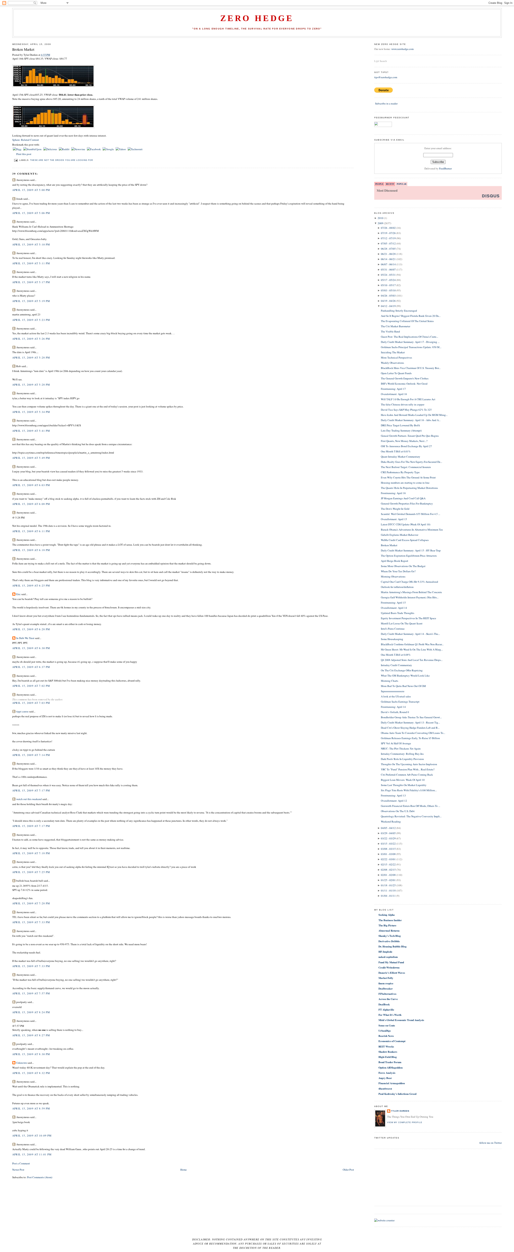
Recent (390, 183)
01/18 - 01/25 (388, 885)
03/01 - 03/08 (388, 854)
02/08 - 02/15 (388, 869)
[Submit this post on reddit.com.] (64, 149)
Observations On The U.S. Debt (398, 811)
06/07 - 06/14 (388, 264)
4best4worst (385, 1088)
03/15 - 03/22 (388, 843)
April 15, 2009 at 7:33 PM (31, 922)
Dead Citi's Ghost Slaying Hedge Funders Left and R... (410, 727)
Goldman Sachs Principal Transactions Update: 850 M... (411, 347)
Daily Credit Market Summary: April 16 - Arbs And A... (411, 420)
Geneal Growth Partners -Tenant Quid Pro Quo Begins (410, 436)
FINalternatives (387, 994)
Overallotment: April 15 (394, 519)
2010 (380, 218)
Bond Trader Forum (389, 1062)
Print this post (23, 154)
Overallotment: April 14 (394, 608)
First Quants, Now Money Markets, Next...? (404, 441)
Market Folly (385, 978)
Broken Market (23, 49)
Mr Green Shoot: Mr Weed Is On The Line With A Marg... (412, 649)
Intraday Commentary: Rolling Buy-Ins (402, 754)
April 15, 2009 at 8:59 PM (31, 1108)
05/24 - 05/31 (388, 275)
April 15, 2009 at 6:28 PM (31, 629)
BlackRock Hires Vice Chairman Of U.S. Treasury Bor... (411, 368)
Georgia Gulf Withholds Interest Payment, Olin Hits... (410, 597)
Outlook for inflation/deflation (397, 587)
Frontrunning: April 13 (393, 795)
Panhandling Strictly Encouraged (399, 310)
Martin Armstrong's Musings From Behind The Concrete (411, 592)
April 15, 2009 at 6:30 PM (31, 648)
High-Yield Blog (387, 1057)
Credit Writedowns (389, 967)
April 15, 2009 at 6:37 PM (31, 667)
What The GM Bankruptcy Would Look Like (405, 675)
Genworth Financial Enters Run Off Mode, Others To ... (410, 806)
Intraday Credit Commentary (396, 665)
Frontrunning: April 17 (393, 389)
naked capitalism (388, 957)
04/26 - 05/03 (388, 295)
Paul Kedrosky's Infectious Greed (397, 1094)
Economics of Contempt (391, 1041)
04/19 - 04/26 (388, 301)
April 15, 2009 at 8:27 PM (31, 1035)
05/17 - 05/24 (388, 280)
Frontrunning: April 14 (393, 707)
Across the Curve (388, 999)
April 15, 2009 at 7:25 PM (31, 872)
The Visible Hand (390, 331)
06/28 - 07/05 (388, 248)
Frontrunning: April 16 (393, 493)
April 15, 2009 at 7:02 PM (31, 686)
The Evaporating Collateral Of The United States (407, 321)
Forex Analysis (386, 1073)
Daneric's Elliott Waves (391, 972)
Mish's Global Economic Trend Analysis (401, 1020)
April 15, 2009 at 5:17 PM (31, 282)
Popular (401, 183)
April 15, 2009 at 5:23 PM (31, 320)
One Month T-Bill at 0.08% (396, 654)
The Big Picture (387, 925)
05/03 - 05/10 (388, 290)
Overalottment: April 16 (394, 394)
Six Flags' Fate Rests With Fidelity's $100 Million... (409, 790)
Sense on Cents (386, 1025)
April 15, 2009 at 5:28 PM (31, 357)
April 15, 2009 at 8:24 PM (31, 1012)
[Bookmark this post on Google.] (108, 149)
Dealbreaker (385, 988)
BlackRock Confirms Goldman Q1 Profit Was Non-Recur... (412, 644)
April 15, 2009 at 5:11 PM (31, 263)
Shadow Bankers (387, 1051)
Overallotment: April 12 (394, 800)
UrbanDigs (384, 1030)
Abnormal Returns (389, 930)
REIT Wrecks (386, 1046)
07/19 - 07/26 (388, 233)
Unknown (21, 1063)
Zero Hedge (257, 18)
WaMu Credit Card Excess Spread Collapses (405, 540)
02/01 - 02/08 (388, 875)
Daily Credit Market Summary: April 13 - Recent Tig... (410, 722)
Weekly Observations (392, 363)
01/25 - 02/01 (388, 880)
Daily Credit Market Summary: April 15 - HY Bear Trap (411, 550)
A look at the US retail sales (396, 696)
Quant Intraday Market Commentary (400, 456)
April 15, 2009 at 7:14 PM (31, 755)
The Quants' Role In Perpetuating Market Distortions (409, 488)
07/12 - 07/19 (388, 238)
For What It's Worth (389, 1015)
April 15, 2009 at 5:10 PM (31, 244)
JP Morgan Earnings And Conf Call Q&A (403, 498)
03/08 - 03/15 (388, 849)
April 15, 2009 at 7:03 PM (31, 703)
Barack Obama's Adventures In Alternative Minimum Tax (412, 529)
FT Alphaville (386, 1009)
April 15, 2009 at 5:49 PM (31, 458)
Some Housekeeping (392, 639)
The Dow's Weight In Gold (395, 509)
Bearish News (386, 1036)
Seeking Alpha (386, 915)
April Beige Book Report (394, 561)
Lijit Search (380, 61)
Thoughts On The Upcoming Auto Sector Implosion (409, 764)
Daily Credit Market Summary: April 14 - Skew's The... (410, 634)
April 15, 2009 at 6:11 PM (31, 531)
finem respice (385, 983)
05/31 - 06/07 (388, 269)
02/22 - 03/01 (388, 859)
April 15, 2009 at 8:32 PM (31, 1073)
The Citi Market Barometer (395, 326)
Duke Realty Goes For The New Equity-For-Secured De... (411, 462)
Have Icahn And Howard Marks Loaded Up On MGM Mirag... (414, 415)
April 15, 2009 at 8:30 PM (31, 1054)
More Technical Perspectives (396, 357)
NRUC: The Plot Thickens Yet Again (401, 748)
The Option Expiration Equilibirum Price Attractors (409, 555)
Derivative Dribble (389, 941)
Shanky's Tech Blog (389, 936)
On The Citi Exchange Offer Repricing (402, 670)
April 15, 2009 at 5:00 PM (31, 190)
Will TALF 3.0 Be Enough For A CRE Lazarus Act (408, 399)
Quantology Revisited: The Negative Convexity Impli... (411, 816)
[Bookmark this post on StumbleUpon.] (33, 149)
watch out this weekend (29, 799)
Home (183, 1169)
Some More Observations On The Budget (403, 566)
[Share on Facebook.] (94, 149)
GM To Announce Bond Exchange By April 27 (406, 446)
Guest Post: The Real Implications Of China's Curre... (409, 336)
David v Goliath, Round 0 (395, 712)
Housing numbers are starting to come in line (405, 482)
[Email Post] (15, 160)
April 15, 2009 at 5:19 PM (31, 301)
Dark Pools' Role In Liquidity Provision (402, 759)
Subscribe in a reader (386, 103)
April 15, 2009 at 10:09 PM (32, 1135)
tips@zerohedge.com (385, 77)
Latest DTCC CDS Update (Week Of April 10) (405, 524)
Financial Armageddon (391, 1083)
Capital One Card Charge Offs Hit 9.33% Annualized (409, 581)
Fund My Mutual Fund (391, 962)
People (379, 183)
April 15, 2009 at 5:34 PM (31, 412)
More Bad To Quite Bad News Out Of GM (403, 686)
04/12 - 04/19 (388, 306)
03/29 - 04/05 (388, 833)
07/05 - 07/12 (388, 243)
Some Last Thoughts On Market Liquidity (403, 785)
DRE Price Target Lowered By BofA (400, 425)
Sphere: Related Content (25, 140)
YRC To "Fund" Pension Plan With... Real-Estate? (407, 769)
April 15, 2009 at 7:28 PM (31, 903)
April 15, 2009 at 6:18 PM (31, 550)
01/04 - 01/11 (388, 895)
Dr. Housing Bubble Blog (392, 946)
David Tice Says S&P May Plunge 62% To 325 (406, 409)
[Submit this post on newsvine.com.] (78, 149)
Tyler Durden (400, 1111)
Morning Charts (389, 681)
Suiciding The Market (393, 352)
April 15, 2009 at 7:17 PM (31, 790)
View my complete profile (404, 1122)
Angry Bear (385, 1078)
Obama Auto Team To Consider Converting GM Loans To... (413, 733)
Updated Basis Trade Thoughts (397, 613)
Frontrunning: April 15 (393, 602)
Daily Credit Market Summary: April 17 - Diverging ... (410, 342)
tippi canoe (22, 711)
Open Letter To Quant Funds (396, 373)
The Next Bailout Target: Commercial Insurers (406, 467)
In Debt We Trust (25, 638)
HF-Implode (385, 951)
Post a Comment (21, 1163)
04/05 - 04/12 (388, 828)
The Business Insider (390, 920)
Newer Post (18, 1169)
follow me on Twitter (490, 1143)
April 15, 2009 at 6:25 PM (31, 585)
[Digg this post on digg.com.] (17, 149)
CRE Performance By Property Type (400, 472)
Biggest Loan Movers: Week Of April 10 (403, 780)
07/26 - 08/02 (388, 228)
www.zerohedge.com (402, 49)
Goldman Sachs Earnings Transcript (400, 701)
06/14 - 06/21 (388, 259)
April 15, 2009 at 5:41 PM (31, 431)
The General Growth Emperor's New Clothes (404, 378)
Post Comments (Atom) (39, 1177)
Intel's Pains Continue (393, 628)
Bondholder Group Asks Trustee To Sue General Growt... (411, 717)
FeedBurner (445, 168)
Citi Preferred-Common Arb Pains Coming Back (407, 774)
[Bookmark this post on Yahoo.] (121, 149)
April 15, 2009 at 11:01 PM (32, 1154)
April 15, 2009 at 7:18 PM (31, 853)
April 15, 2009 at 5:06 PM (31, 213)
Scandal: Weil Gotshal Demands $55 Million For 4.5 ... (410, 514)
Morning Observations (393, 576)
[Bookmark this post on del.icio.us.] (50, 149)
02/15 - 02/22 (388, 864)
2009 (380, 223)
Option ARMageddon (390, 1067)
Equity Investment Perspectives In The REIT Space (408, 618)
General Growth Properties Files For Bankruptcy (407, 503)
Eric (18, 594)
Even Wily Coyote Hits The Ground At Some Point (408, 477)
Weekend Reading (391, 821)
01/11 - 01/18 (388, 890)
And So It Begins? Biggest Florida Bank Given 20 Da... (411, 316)
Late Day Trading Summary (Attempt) (401, 430)
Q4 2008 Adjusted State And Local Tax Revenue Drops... (412, 660)
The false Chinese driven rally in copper (402, 404)
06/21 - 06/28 (388, 254)
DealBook (384, 1004)
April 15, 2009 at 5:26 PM (31, 338)
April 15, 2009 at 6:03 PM (31, 485)
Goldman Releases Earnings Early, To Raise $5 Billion (410, 738)
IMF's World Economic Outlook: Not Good (404, 383)
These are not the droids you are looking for (61, 160)
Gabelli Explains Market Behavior (399, 535)
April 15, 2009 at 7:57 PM (31, 993)
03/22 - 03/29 (388, 838)
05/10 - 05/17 (388, 285)
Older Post (348, 1169)
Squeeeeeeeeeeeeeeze (392, 691)
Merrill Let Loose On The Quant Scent (401, 623)
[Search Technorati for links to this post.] (135, 149)
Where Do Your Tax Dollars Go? (398, 571)
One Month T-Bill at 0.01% (396, 451)
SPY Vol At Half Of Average (396, 743)
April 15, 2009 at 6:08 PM (31, 504)
